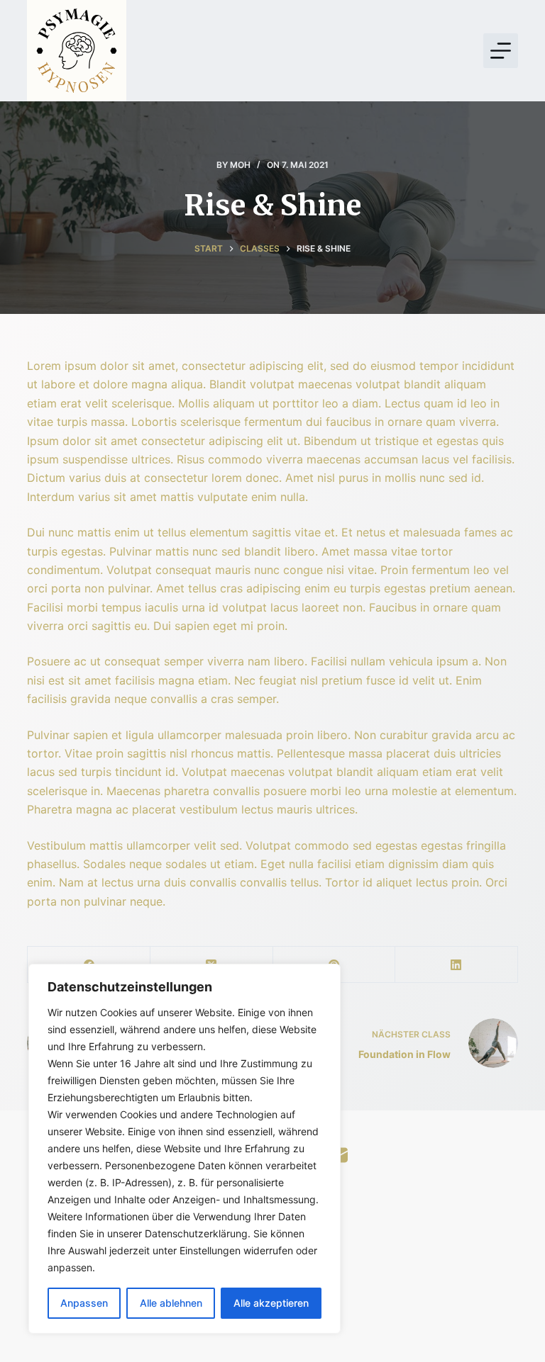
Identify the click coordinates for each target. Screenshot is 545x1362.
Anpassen (84, 1303)
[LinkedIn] (456, 965)
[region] (184, 1149)
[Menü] (500, 50)
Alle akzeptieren (271, 1303)
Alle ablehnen (171, 1303)
